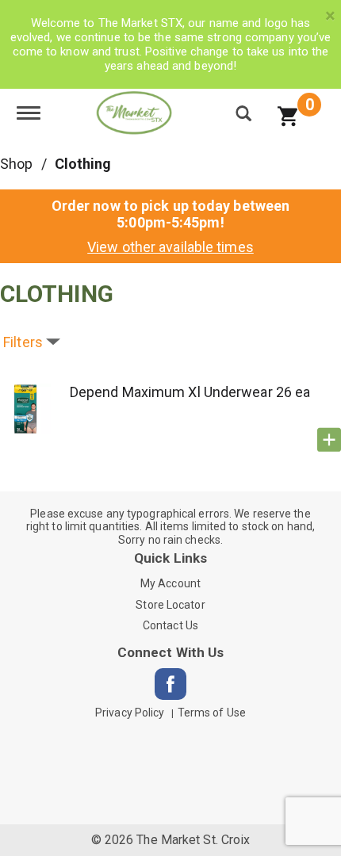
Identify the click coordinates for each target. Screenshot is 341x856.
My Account (170, 583)
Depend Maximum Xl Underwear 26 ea (190, 392)
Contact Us (170, 625)
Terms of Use (212, 712)
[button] (329, 440)
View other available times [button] (170, 247)
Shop (16, 163)
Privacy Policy (129, 712)
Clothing (83, 163)
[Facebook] (170, 684)
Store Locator (170, 604)
